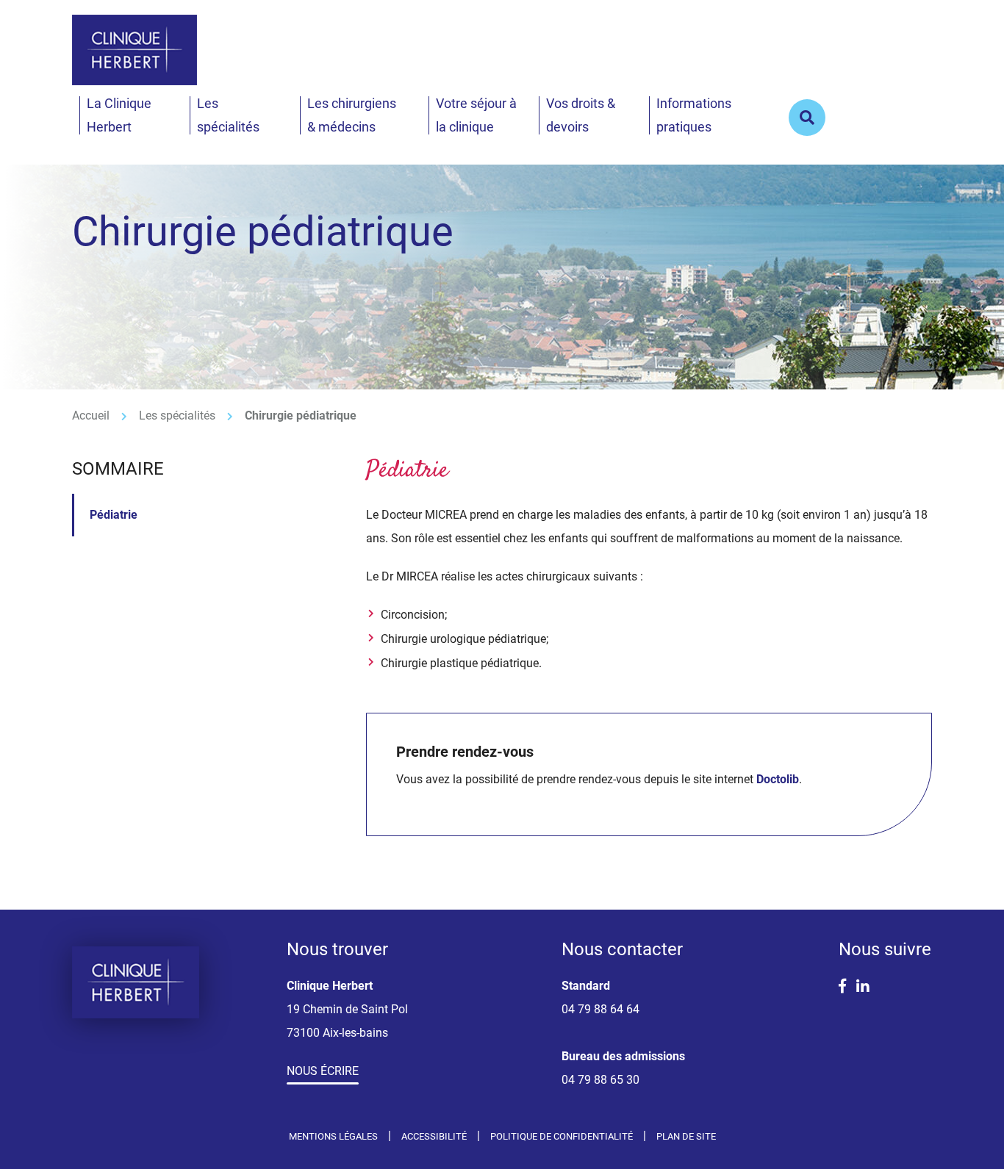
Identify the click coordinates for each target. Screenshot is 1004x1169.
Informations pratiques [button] (693, 115)
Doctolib (777, 779)
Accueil (91, 415)
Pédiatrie (113, 515)
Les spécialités (177, 415)
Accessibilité (434, 1136)
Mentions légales (333, 1136)
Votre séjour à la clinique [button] (476, 115)
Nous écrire (323, 1071)
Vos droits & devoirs (580, 115)
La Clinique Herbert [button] (119, 115)
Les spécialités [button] (228, 115)
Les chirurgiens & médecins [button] (351, 115)
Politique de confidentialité (561, 1136)
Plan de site (686, 1136)
